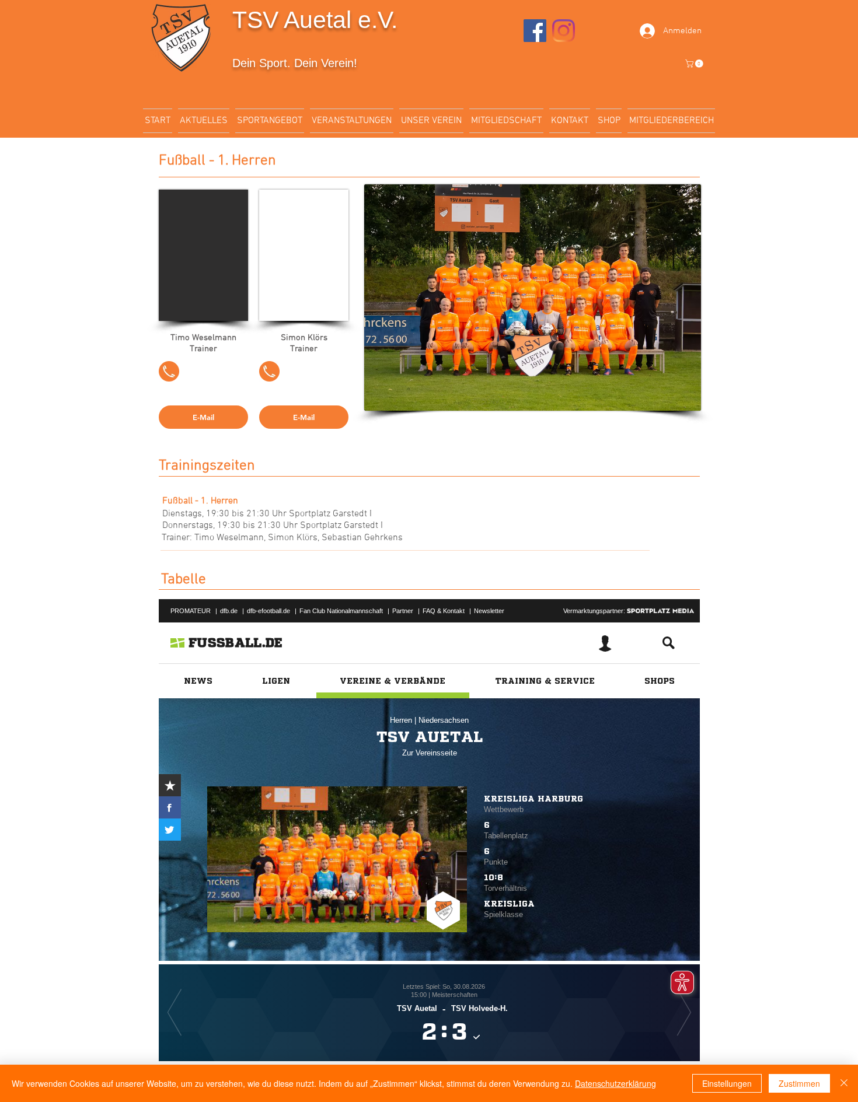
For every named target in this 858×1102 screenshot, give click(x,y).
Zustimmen (799, 1083)
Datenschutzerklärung (615, 1083)
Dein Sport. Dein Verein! (294, 63)
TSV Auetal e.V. (314, 19)
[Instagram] (563, 30)
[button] (695, 64)
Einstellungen (727, 1083)
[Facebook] (535, 30)
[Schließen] (844, 1083)
